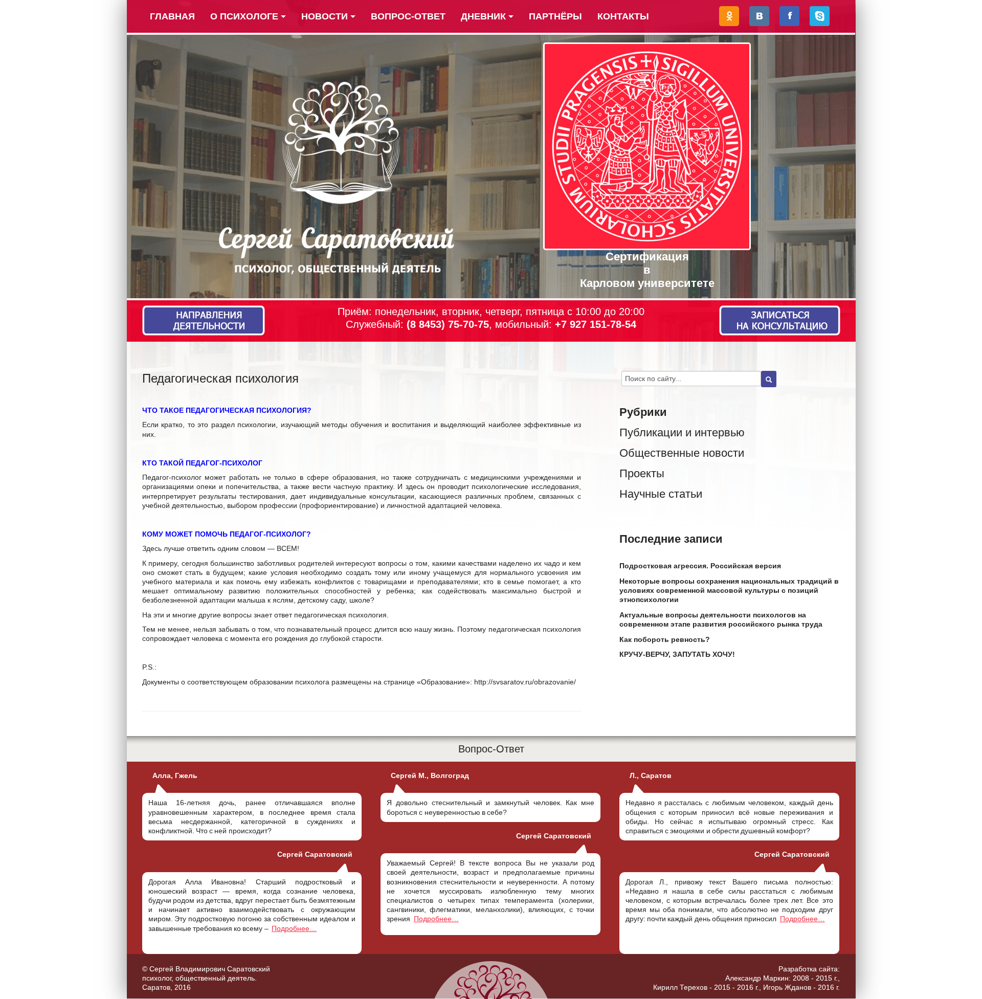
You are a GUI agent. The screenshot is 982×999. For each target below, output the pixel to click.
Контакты (623, 16)
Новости (324, 16)
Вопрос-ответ (408, 16)
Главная (172, 16)
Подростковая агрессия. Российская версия (700, 566)
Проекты (641, 473)
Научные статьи (660, 493)
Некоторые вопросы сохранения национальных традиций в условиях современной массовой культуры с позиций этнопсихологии (729, 590)
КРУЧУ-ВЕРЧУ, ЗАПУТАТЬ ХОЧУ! (677, 654)
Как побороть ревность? (664, 639)
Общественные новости (681, 453)
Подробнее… (294, 928)
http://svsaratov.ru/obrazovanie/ (525, 682)
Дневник (483, 16)
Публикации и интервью (682, 432)
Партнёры (555, 16)
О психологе (244, 16)
